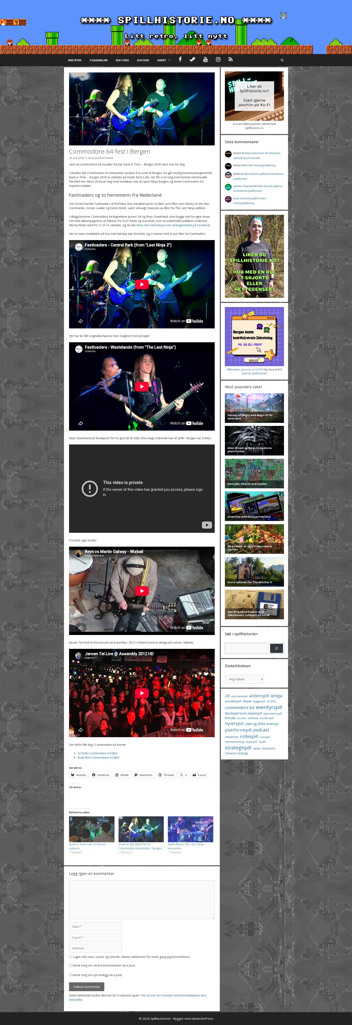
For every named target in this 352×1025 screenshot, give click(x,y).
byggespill (259, 701)
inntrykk (230, 718)
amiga (276, 695)
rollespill (249, 736)
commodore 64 (239, 707)
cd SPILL (271, 701)
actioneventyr (239, 696)
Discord (143, 60)
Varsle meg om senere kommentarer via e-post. (104, 965)
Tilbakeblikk (98, 60)
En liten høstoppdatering (260, 165)
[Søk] (276, 648)
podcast (261, 730)
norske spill (267, 718)
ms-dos (241, 718)
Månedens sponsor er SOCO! (245, 369)
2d (227, 695)
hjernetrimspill (273, 713)
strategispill (238, 747)
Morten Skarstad (243, 186)
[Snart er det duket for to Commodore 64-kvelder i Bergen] (141, 829)
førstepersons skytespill (243, 713)
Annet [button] (161, 60)
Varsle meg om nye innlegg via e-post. (98, 975)
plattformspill (238, 730)
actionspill (259, 695)
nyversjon (234, 723)
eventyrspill (269, 707)
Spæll (262, 742)
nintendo (253, 718)
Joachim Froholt (104, 158)
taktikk (256, 748)
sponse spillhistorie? (254, 373)
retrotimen (232, 737)
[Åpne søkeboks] (282, 60)
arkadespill (233, 701)
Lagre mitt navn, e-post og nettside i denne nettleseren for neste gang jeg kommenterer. (131, 957)
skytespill (251, 742)
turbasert (268, 748)
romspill (265, 737)
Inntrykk (74, 60)
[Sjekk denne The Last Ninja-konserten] (190, 829)
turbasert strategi (236, 753)
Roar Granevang (243, 198)
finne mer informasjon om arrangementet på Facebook (173, 225)
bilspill (247, 701)
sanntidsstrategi (234, 742)
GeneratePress (202, 1018)
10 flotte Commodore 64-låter (98, 753)
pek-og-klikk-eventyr (262, 723)
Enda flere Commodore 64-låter (99, 757)
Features (122, 60)
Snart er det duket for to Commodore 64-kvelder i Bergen (140, 846)
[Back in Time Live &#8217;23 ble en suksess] (91, 829)
